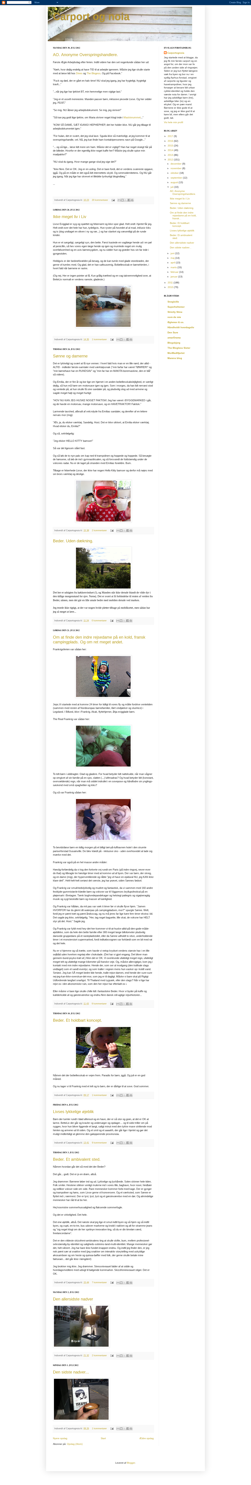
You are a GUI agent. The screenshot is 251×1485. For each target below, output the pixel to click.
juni (173, 253)
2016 (171, 141)
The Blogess (94, 73)
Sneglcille (173, 301)
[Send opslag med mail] (113, 200)
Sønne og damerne (70, 356)
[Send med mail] (119, 200)
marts (174, 267)
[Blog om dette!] (122, 200)
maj (173, 258)
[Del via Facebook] (129, 200)
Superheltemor (176, 306)
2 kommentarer (99, 530)
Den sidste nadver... (71, 1372)
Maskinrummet (132, 117)
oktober (175, 173)
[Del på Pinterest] (132, 200)
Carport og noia (91, 16)
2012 (171, 159)
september (177, 177)
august (175, 182)
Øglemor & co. (176, 322)
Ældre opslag (146, 1438)
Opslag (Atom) (75, 1444)
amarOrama (174, 337)
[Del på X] (125, 200)
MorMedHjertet (176, 353)
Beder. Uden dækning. (73, 541)
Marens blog (175, 358)
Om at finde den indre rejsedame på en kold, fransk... (183, 215)
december (176, 163)
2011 (170, 282)
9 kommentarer (99, 1004)
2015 (171, 145)
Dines (79, 73)
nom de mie (174, 317)
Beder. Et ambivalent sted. (77, 1159)
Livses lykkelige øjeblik (73, 1111)
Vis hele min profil (173, 122)
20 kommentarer (100, 200)
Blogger (131, 1462)
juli (172, 187)
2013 (171, 155)
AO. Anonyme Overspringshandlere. (85, 54)
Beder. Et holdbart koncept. (77, 1020)
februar (175, 272)
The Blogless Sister (179, 347)
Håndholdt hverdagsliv (181, 327)
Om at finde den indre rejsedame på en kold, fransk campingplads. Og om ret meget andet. (99, 639)
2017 (171, 136)
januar (174, 276)
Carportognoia (175, 52)
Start (103, 1438)
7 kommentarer (99, 1282)
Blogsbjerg (174, 342)
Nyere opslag (60, 1438)
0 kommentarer (99, 620)
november (176, 168)
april (173, 262)
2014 (171, 150)
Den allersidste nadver (73, 1299)
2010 (171, 287)
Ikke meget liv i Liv (69, 216)
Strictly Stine (175, 312)
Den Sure (173, 332)
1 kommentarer (99, 339)
